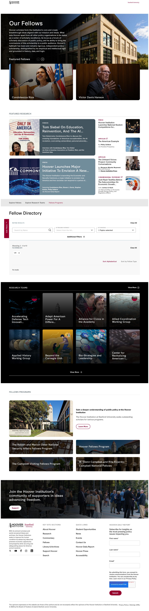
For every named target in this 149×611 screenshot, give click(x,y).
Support (15, 508)
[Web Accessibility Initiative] (14, 2)
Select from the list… (64, 230)
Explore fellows (15, 202)
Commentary (48, 537)
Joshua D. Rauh (107, 187)
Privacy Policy (123, 605)
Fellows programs (56, 202)
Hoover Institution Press (109, 171)
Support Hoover (50, 551)
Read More (24, 310)
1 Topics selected (106, 230)
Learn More (83, 426)
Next (43, 59)
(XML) (138, 605)
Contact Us (81, 542)
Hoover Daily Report (52, 191)
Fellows (46, 542)
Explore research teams (35, 202)
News (78, 533)
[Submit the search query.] (50, 230)
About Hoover (49, 529)
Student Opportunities (86, 529)
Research (47, 533)
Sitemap (133, 605)
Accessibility (81, 555)
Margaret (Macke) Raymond (110, 167)
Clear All (133, 223)
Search (46, 555)
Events (79, 537)
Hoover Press (82, 551)
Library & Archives (51, 546)
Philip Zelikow (106, 144)
